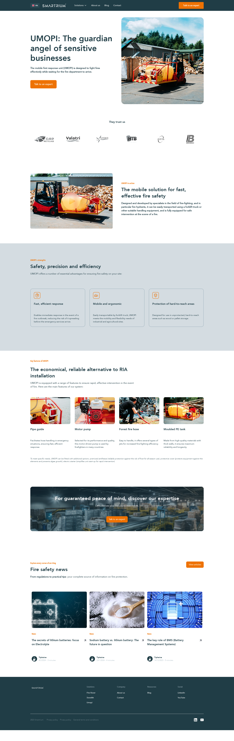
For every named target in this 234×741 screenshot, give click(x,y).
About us (95, 5)
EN (36, 5)
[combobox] (35, 5)
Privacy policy (52, 719)
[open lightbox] (71, 201)
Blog (106, 5)
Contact (117, 5)
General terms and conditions (86, 719)
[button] (80, 5)
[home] (54, 5)
